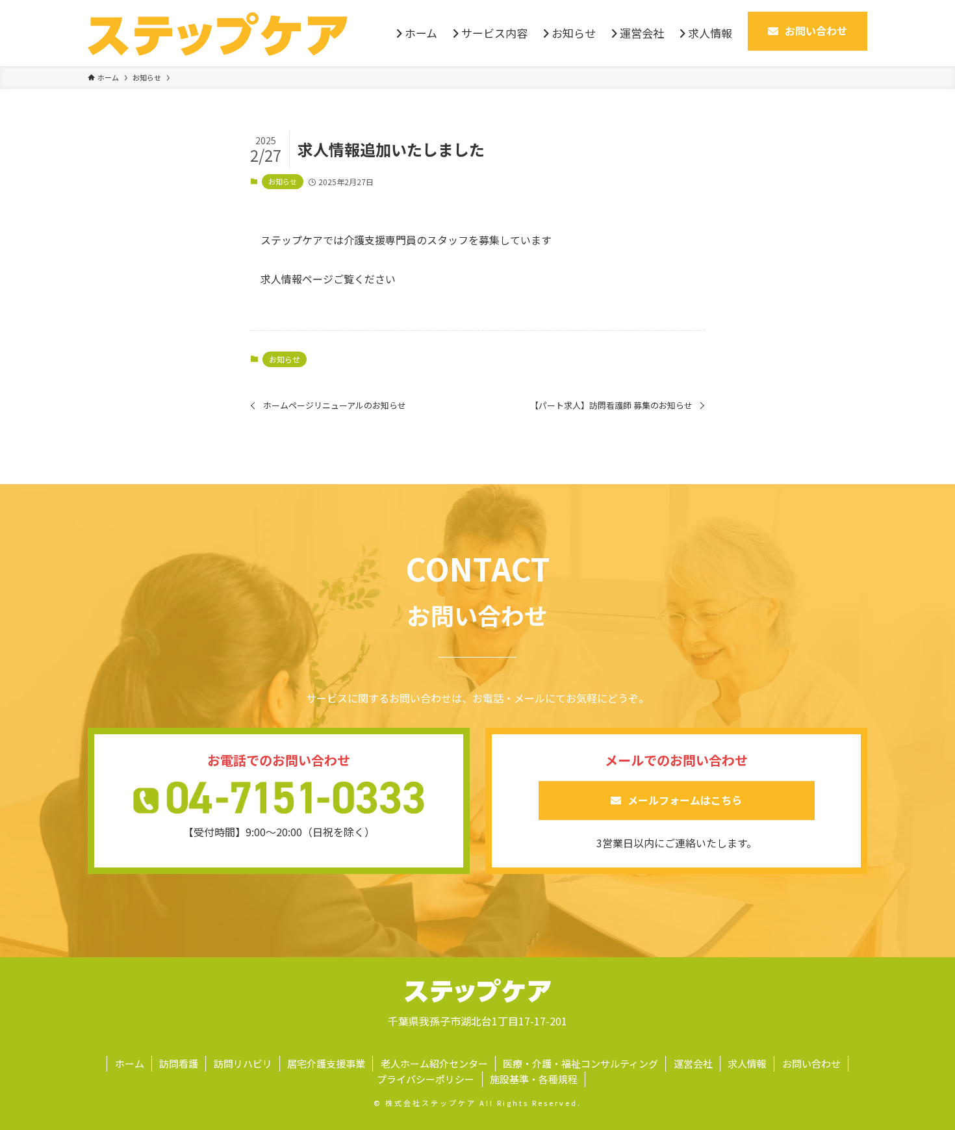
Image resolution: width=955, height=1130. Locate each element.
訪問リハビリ (243, 1063)
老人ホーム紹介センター (434, 1063)
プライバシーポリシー (425, 1079)
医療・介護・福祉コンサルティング (580, 1063)
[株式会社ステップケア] (218, 33)
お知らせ (282, 181)
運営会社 (693, 1063)
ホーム (129, 1063)
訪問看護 (178, 1063)
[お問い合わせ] (807, 46)
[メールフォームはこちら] (677, 815)
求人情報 (747, 1063)
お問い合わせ (811, 1063)
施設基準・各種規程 (534, 1079)
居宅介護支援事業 (326, 1063)
